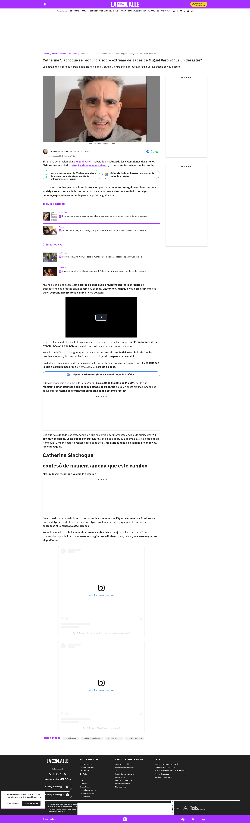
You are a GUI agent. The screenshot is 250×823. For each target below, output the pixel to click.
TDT (116, 771)
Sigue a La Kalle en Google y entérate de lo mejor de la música (103, 374)
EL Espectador (85, 784)
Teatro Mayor (85, 787)
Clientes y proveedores (123, 780)
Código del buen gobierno (125, 774)
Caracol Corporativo (87, 793)
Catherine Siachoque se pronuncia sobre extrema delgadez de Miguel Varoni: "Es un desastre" (118, 53)
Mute (183, 819)
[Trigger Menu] (45, 4)
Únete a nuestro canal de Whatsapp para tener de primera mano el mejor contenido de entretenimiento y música (73, 176)
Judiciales (63, 212)
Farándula (73, 53)
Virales (61, 227)
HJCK (82, 777)
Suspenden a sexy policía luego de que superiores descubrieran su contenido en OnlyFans (104, 230)
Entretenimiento (59, 53)
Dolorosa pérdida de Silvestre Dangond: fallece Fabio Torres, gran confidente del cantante (104, 271)
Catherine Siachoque (92, 738)
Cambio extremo (114, 738)
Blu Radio (83, 774)
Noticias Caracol (86, 764)
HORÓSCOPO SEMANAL (78, 11)
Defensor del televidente (124, 767)
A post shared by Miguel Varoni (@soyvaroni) (101, 728)
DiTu (81, 780)
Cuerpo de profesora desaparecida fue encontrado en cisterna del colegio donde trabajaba (104, 216)
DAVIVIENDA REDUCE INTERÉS (133, 11)
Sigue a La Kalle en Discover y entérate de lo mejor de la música (132, 174)
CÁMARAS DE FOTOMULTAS (159, 11)
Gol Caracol (84, 771)
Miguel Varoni (70, 738)
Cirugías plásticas (135, 738)
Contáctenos (120, 777)
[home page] (125, 4)
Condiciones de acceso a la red (166, 764)
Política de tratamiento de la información (170, 771)
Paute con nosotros (122, 784)
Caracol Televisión (86, 767)
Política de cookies (162, 774)
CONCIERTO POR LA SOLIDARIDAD (104, 11)
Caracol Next (85, 797)
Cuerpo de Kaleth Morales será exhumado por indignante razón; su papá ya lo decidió (102, 256)
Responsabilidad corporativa (165, 767)
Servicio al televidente (123, 764)
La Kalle (46, 53)
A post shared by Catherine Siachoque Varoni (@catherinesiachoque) (101, 633)
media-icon (125, 819)
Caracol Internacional (88, 790)
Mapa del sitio (120, 787)
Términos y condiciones (163, 777)
